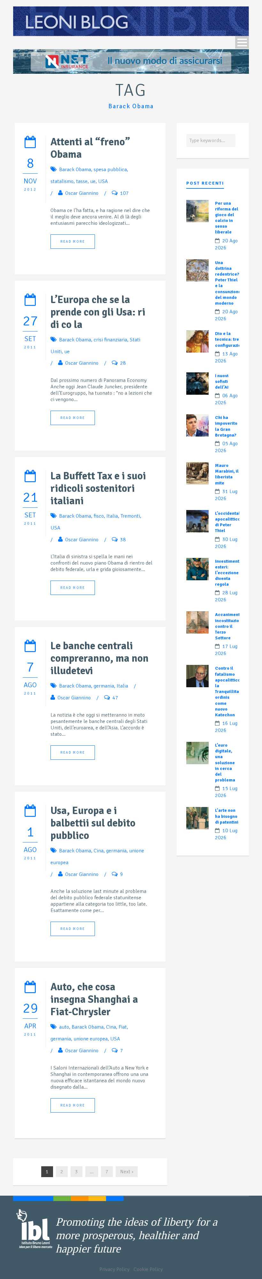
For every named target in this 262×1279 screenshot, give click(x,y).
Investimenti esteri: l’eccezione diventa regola (228, 573)
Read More (72, 242)
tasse (82, 181)
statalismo (61, 181)
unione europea (90, 1039)
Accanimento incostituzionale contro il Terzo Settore (231, 626)
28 (123, 363)
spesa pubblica (110, 169)
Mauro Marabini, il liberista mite (227, 474)
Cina (99, 851)
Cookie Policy (148, 1269)
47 (115, 698)
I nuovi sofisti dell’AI (221, 381)
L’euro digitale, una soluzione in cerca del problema (225, 762)
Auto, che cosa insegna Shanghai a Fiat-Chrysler (94, 999)
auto (64, 1027)
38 (123, 540)
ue (93, 181)
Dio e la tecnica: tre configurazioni (230, 339)
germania (104, 686)
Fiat (123, 1027)
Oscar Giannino (81, 193)
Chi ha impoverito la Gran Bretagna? (226, 426)
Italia (112, 516)
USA (103, 181)
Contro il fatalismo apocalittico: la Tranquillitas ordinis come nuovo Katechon (228, 692)
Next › (126, 1172)
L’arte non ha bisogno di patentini (226, 816)
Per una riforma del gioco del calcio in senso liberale (226, 218)
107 (124, 193)
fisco (99, 516)
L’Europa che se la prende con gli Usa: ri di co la (97, 312)
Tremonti (130, 516)
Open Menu (242, 42)
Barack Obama (75, 169)
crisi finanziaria (110, 340)
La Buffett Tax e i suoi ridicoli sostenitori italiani (98, 488)
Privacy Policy (114, 1269)
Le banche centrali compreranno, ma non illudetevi (99, 658)
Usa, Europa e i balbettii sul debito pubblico (92, 823)
